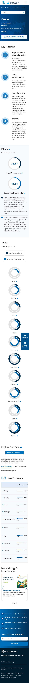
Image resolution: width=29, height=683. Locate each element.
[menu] (26, 2)
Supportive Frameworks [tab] (20, 466)
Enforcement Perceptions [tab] (8, 470)
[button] (13, 12)
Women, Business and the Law (12, 655)
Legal (2, 673)
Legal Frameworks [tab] (6, 466)
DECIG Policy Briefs (15, 628)
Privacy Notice (10, 673)
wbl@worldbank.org (19, 614)
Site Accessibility (20, 673)
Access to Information (7, 675)
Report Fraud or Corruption (8, 677)
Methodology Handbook (11, 590)
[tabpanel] (14, 519)
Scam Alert (18, 675)
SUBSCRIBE (14, 644)
